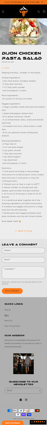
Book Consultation (12, 423)
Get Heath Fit (20, 418)
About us (8, 321)
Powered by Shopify (29, 418)
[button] (3, 11)
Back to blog (25, 231)
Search (8, 310)
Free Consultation (12, 326)
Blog (7, 315)
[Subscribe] (39, 391)
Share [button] (7, 68)
